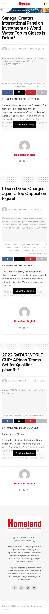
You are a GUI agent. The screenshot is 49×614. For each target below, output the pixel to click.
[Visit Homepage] (24, 4)
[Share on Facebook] (7, 92)
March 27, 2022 (37, 49)
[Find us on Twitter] (21, 587)
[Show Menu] (3, 4)
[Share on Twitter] (19, 92)
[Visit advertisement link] (24, 10)
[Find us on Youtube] (34, 587)
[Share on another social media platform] (41, 92)
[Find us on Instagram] (27, 587)
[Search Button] (45, 4)
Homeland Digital (18, 49)
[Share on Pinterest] (30, 92)
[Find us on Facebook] (14, 587)
